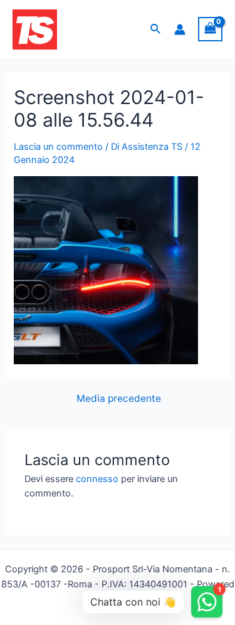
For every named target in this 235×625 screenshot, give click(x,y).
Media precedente (118, 399)
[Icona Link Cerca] (156, 29)
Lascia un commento (58, 146)
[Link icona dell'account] (179, 29)
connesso (97, 479)
